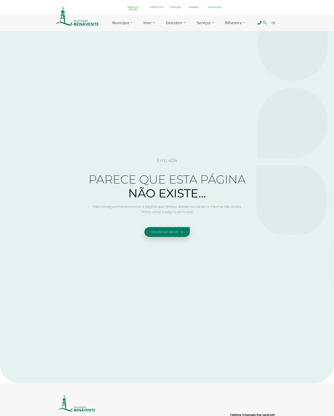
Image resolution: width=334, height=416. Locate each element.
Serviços (204, 22)
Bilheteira (233, 22)
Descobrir (174, 22)
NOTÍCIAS (175, 7)
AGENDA (194, 7)
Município (120, 22)
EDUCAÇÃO (214, 7)
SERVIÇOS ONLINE (132, 8)
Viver (147, 22)
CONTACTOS (156, 7)
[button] (265, 22)
